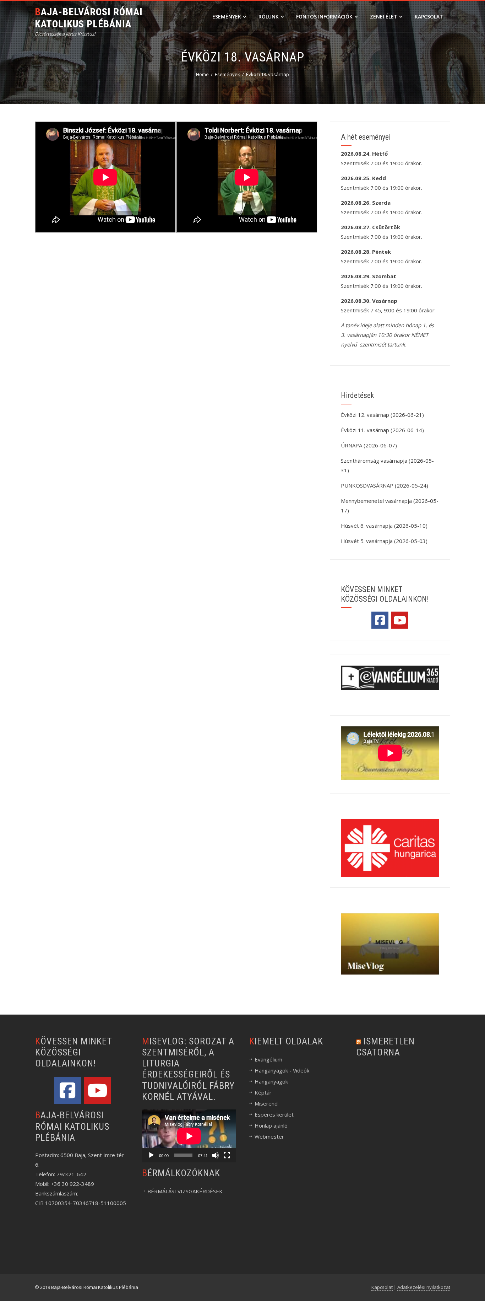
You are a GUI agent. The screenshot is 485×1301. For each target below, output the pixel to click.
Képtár (263, 1092)
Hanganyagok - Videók (282, 1070)
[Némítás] (215, 1155)
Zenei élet (383, 16)
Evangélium (268, 1059)
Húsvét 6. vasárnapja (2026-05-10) (384, 525)
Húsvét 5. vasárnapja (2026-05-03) (384, 540)
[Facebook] (379, 620)
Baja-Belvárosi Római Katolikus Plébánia (89, 18)
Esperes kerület (274, 1114)
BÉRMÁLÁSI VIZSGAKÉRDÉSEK (185, 1191)
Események (226, 16)
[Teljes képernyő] (226, 1155)
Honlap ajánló (271, 1125)
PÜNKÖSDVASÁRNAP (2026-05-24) (384, 485)
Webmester (269, 1136)
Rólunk (268, 16)
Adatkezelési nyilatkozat (423, 1287)
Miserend (266, 1103)
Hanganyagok (271, 1081)
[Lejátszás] (151, 1155)
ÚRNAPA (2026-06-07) (369, 445)
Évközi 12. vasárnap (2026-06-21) (382, 414)
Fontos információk (324, 16)
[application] (189, 1135)
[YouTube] (399, 620)
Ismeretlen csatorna (385, 1047)
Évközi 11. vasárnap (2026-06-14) (382, 430)
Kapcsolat (429, 16)
